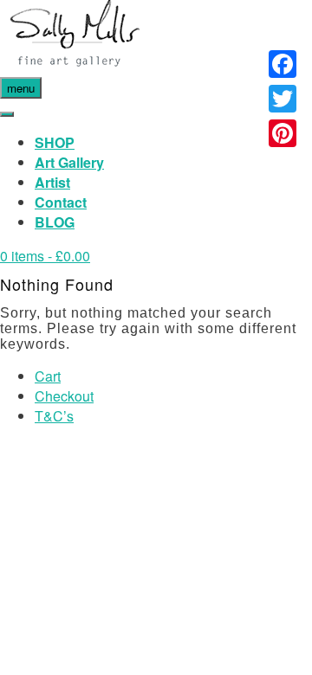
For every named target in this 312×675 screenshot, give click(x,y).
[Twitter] (282, 98)
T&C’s (54, 416)
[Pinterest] (282, 133)
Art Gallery (69, 162)
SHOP (55, 142)
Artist (52, 182)
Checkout (64, 396)
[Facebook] (282, 64)
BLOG (55, 222)
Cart (48, 376)
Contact (61, 202)
